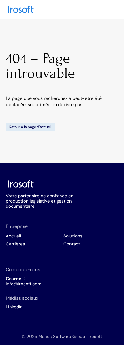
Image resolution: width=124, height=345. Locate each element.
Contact (71, 244)
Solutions (72, 236)
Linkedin (14, 307)
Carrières (15, 244)
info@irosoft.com (23, 284)
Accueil (13, 236)
